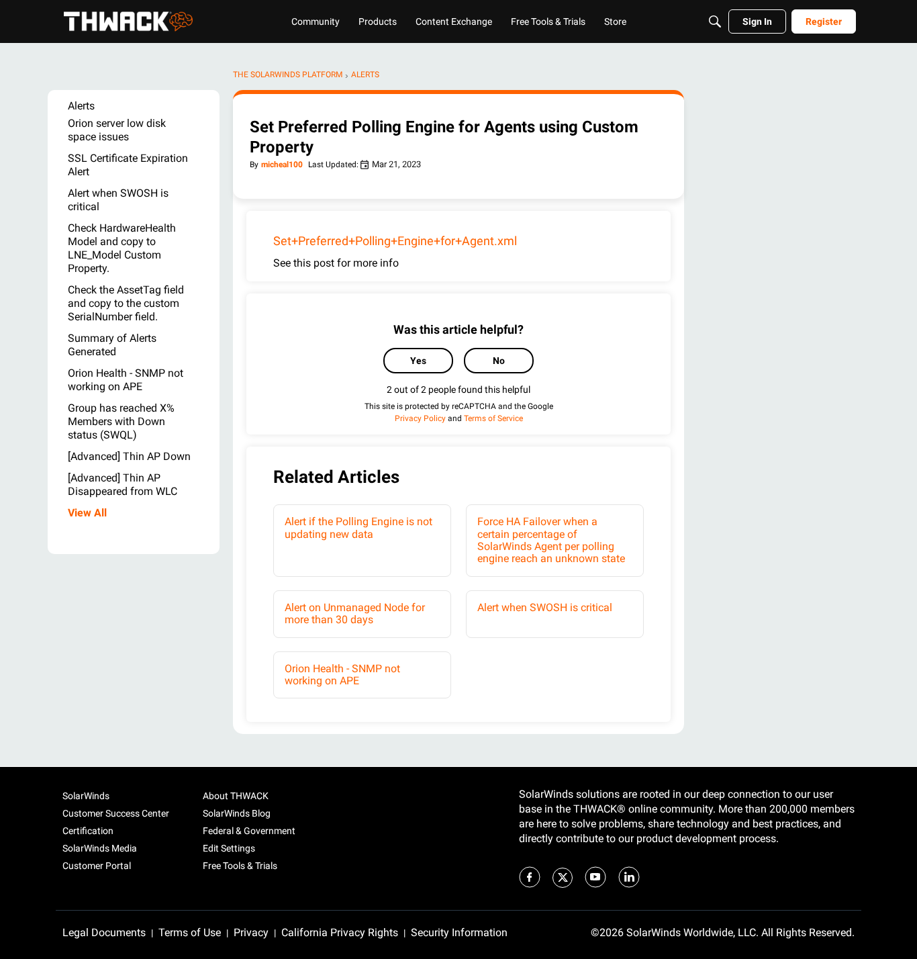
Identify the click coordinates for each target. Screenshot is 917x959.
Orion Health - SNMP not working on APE (342, 674)
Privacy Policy (420, 418)
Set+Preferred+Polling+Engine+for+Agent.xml (395, 241)
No (499, 360)
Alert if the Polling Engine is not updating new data (358, 527)
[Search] (715, 21)
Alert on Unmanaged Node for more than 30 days (355, 613)
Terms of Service (493, 418)
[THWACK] (128, 21)
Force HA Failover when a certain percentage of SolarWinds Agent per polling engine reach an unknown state (551, 540)
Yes (418, 360)
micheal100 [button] (282, 164)
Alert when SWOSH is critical (544, 607)
